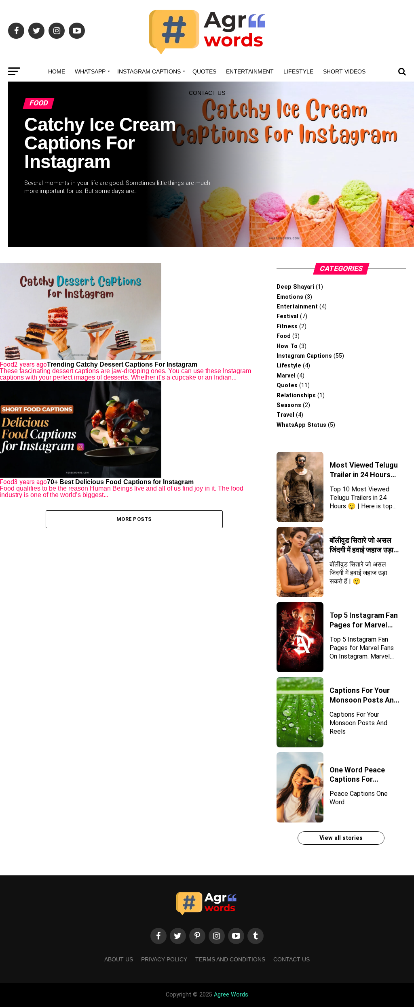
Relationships (296, 395)
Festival (287, 316)
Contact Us (207, 93)
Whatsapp (90, 71)
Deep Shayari (295, 286)
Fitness (287, 326)
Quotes (204, 71)
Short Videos (344, 71)
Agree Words (231, 994)
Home (56, 71)
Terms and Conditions (230, 959)
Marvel (286, 375)
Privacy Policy (164, 959)
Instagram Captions (149, 71)
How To (287, 346)
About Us (118, 959)
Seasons (289, 405)
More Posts (134, 519)
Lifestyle (298, 71)
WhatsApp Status (301, 425)
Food (284, 336)
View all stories (341, 838)
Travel (285, 414)
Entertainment (250, 71)
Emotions (290, 297)
